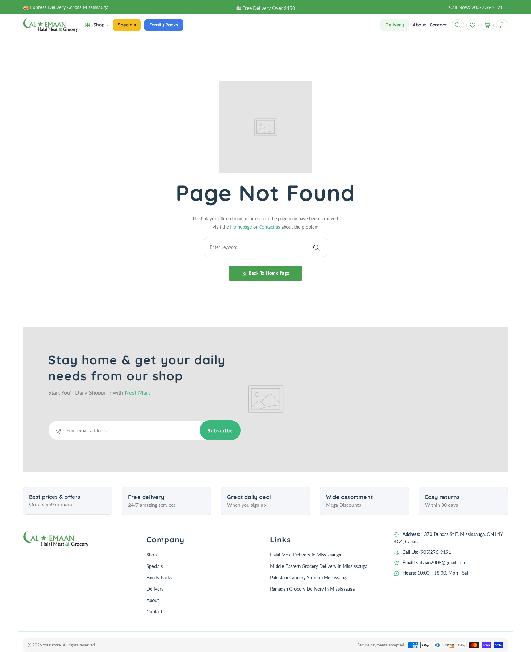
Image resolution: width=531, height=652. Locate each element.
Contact (154, 611)
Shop (152, 554)
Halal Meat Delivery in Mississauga (305, 554)
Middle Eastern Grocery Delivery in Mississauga (318, 566)
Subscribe (220, 430)
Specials (155, 566)
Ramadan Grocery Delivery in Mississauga (312, 588)
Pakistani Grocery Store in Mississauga (309, 577)
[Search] (316, 247)
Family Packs (159, 577)
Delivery (155, 588)
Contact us (270, 227)
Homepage (241, 227)
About (153, 600)
